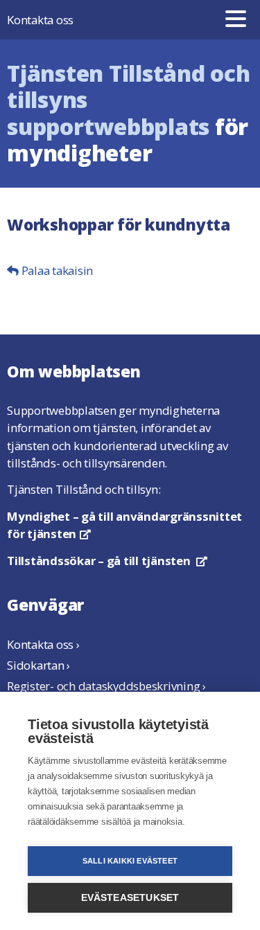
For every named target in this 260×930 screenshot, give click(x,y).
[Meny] (235, 19)
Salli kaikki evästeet (130, 861)
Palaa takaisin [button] (56, 270)
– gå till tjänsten (107, 561)
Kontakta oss (40, 20)
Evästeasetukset (130, 898)
